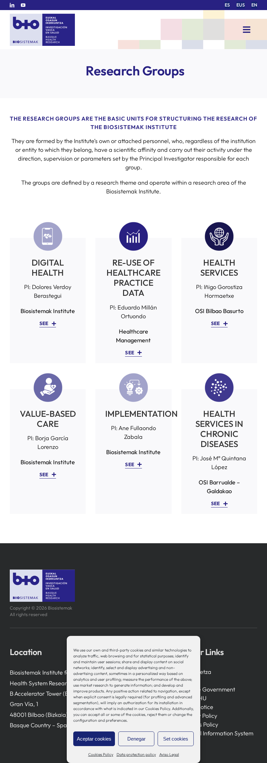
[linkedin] (12, 5)
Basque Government (208, 689)
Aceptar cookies (94, 739)
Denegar (136, 739)
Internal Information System (217, 733)
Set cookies (175, 739)
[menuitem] (227, 5)
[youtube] (23, 5)
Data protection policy (136, 754)
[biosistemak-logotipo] (42, 16)
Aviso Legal (169, 754)
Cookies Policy (100, 754)
